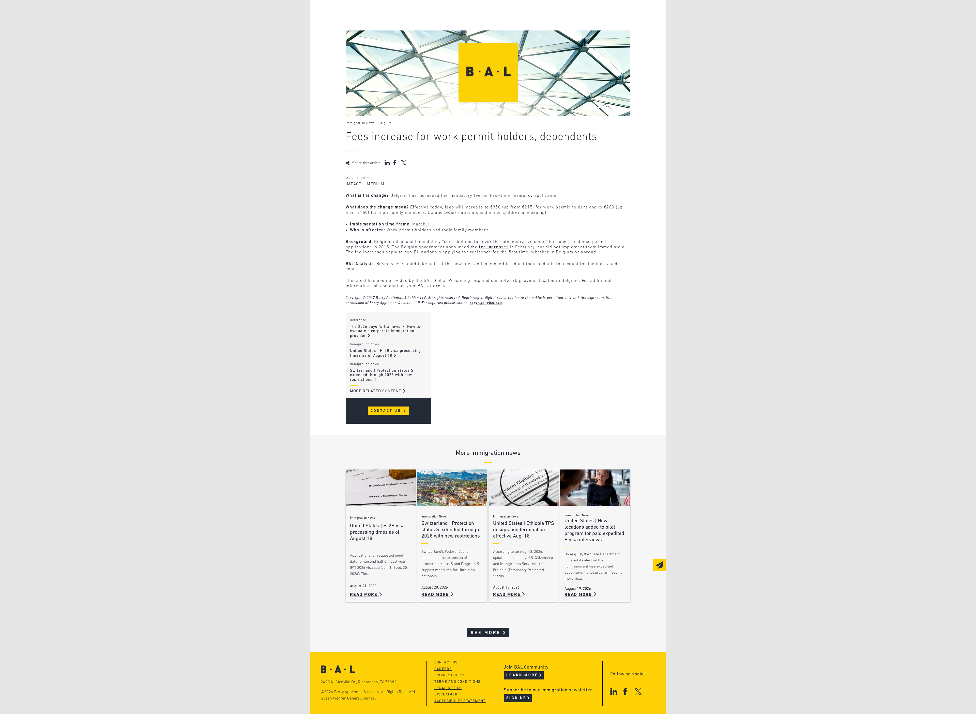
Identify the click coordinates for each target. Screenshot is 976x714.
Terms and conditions (457, 682)
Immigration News (360, 123)
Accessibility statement (460, 701)
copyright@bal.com (486, 303)
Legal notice (448, 688)
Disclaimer (446, 694)
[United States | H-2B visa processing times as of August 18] (380, 487)
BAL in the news (384, 31)
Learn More (522, 675)
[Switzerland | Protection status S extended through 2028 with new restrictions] (452, 487)
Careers (374, 41)
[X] (638, 691)
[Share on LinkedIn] (387, 162)
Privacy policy (449, 675)
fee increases (494, 247)
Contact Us (387, 411)
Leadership (378, 12)
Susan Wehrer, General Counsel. (349, 698)
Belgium (385, 123)
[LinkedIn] (613, 691)
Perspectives (457, 12)
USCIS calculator (462, 41)
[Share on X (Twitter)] (403, 162)
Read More (364, 595)
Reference (358, 320)
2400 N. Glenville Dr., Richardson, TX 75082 (358, 682)
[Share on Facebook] (395, 162)
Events (450, 31)
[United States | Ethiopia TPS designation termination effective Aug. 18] (524, 487)
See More (486, 633)
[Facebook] (625, 691)
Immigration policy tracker (474, 22)
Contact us (446, 662)
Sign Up (516, 698)
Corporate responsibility (394, 22)
